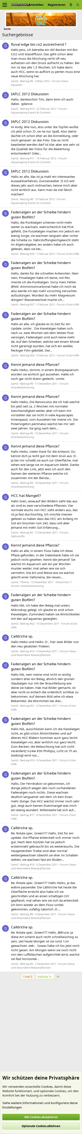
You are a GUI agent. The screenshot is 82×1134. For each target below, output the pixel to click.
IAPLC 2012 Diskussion (30, 93)
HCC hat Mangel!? (26, 495)
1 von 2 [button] (27, 976)
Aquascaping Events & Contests (31, 112)
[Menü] (5, 5)
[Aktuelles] (70, 5)
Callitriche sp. (22, 636)
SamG (14, 81)
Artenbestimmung (22, 387)
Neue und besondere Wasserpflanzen (43, 653)
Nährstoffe (18, 536)
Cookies (47, 1086)
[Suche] (77, 5)
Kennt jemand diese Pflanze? (35, 364)
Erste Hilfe (72, 254)
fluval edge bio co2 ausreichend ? (38, 44)
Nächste (43, 976)
